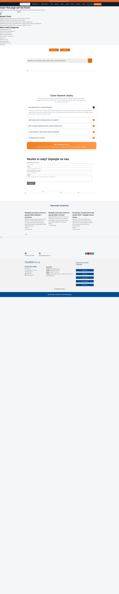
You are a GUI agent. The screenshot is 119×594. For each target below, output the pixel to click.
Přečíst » (27, 227)
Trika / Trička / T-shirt (5, 36)
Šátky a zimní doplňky (5, 34)
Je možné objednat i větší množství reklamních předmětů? (61, 132)
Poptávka (98, 4)
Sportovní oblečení (4, 33)
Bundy (1, 44)
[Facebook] (86, 254)
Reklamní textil (35, 4)
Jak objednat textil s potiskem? (61, 138)
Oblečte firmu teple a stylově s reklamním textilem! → (59, 1)
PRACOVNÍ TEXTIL (4, 43)
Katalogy (67, 4)
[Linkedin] (93, 254)
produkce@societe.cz (45, 255)
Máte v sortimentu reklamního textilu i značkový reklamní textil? (61, 126)
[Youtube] (91, 254)
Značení (56, 4)
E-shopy (51, 4)
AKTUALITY (3, 39)
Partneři (78, 4)
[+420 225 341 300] (26, 253)
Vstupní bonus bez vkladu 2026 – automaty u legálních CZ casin (15, 25)
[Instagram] (88, 254)
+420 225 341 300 (29, 255)
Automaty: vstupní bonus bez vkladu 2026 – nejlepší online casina (16, 22)
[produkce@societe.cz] (40, 253)
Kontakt (83, 4)
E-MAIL (28, 166)
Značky (61, 4)
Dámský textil (3, 41)
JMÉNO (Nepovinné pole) (33, 162)
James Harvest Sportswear (6, 31)
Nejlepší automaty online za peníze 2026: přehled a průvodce (15, 18)
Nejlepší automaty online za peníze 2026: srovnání (12, 20)
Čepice (1, 38)
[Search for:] (8, 11)
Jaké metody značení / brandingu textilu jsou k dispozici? (61, 120)
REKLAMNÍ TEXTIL (4, 29)
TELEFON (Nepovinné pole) (33, 171)
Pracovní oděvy (44, 4)
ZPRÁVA (29, 175)
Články (72, 4)
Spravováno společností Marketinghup (59, 294)
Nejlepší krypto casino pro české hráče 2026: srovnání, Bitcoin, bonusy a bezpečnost (20, 23)
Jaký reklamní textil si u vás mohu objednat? (61, 107)
